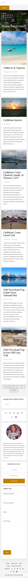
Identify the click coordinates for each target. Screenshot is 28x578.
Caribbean (6, 71)
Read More (6, 457)
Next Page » (14, 391)
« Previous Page (8, 387)
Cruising (14, 71)
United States (8, 299)
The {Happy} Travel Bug (7, 16)
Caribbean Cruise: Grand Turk (12, 234)
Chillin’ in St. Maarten (14, 67)
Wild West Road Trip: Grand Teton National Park (14, 292)
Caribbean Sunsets (12, 120)
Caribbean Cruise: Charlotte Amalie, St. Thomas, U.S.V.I (13, 175)
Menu (24, 13)
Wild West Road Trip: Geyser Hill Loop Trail (14, 352)
